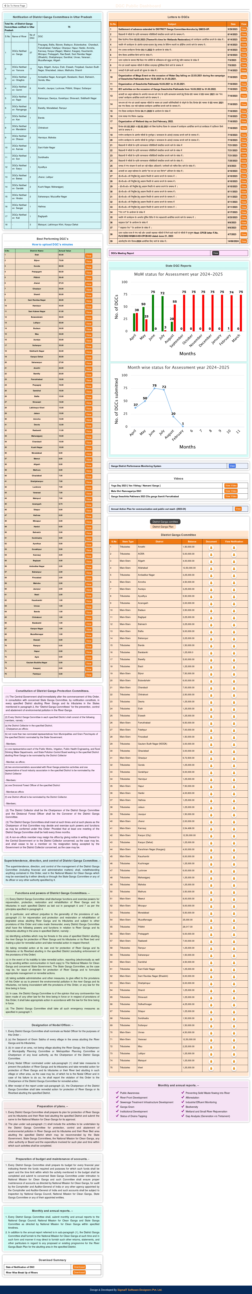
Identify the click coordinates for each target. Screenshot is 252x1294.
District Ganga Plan (163, 526)
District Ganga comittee (165, 521)
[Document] (211, 547)
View (88, 255)
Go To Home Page (16, 5)
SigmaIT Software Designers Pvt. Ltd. (139, 1289)
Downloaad (79, 1266)
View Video (231, 485)
